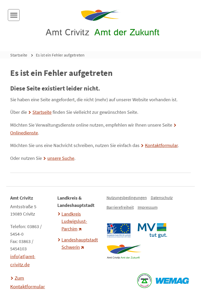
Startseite (18, 55)
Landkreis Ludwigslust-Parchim (74, 221)
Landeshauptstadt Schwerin (79, 243)
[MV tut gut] (152, 230)
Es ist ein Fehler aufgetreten (60, 55)
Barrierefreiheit (120, 207)
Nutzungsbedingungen (127, 197)
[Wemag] (172, 280)
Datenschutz (162, 197)
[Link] (123, 251)
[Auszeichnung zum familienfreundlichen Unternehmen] (144, 280)
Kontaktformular (161, 145)
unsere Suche (60, 158)
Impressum (148, 207)
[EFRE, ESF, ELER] (118, 230)
